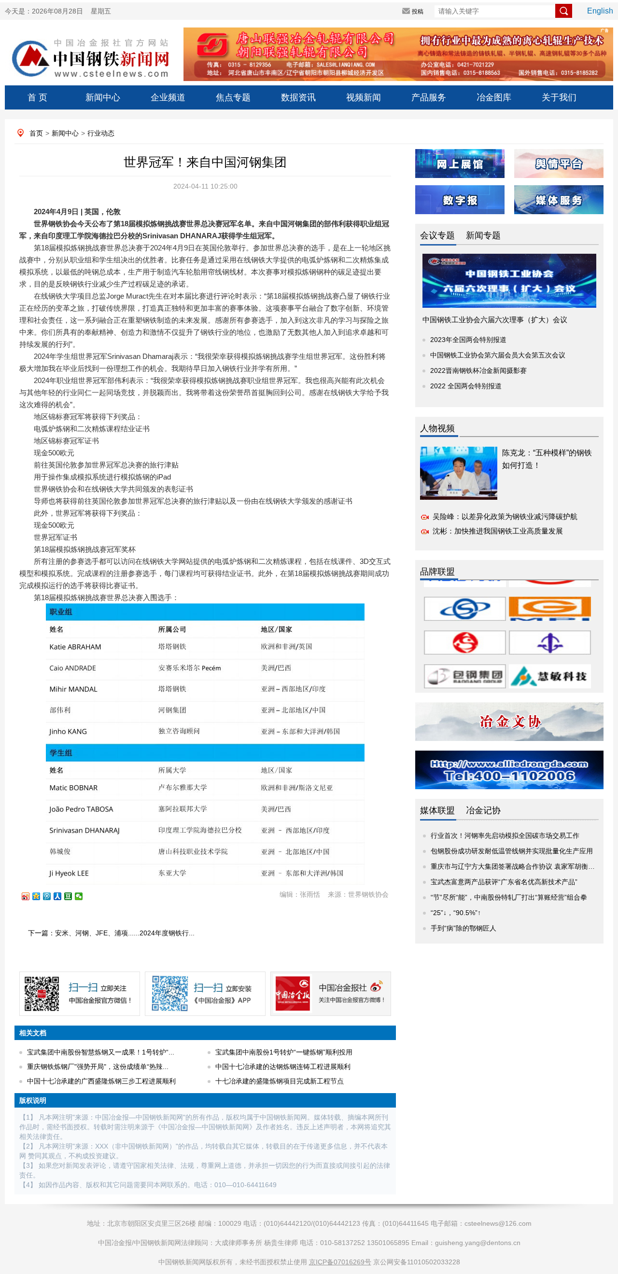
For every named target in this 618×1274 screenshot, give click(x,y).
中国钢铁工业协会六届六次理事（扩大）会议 (494, 319)
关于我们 (559, 97)
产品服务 (428, 97)
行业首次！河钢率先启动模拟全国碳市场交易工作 (505, 835)
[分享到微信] (83, 896)
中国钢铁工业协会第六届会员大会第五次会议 (497, 355)
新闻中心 (102, 97)
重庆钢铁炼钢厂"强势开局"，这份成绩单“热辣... (98, 1066)
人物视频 (437, 428)
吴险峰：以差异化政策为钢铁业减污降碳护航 (505, 516)
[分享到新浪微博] (30, 896)
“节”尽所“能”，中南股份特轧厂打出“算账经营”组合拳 (509, 897)
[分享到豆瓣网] (72, 896)
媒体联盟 (437, 810)
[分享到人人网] (62, 896)
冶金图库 (494, 97)
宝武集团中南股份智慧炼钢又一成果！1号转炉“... (100, 1052)
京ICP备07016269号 (340, 1262)
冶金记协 (483, 810)
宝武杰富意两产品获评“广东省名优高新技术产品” (504, 882)
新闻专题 (483, 235)
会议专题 (437, 235)
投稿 (417, 11)
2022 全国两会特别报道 (466, 386)
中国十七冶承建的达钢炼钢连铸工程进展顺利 (283, 1066)
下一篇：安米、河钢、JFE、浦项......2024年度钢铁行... (111, 933)
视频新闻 (363, 97)
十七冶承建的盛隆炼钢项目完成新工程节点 (279, 1081)
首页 (36, 133)
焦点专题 (233, 97)
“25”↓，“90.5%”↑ (456, 913)
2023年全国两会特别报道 (468, 339)
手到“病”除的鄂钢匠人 (463, 928)
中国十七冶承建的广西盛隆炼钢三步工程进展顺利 (101, 1081)
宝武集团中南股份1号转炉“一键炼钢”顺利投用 (283, 1052)
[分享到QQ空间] (40, 896)
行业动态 (100, 133)
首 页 (37, 97)
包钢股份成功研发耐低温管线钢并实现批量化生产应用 (512, 851)
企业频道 (168, 97)
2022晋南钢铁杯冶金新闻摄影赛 (478, 370)
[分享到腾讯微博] (51, 896)
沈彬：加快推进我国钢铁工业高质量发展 (498, 531)
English (600, 11)
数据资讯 (298, 97)
